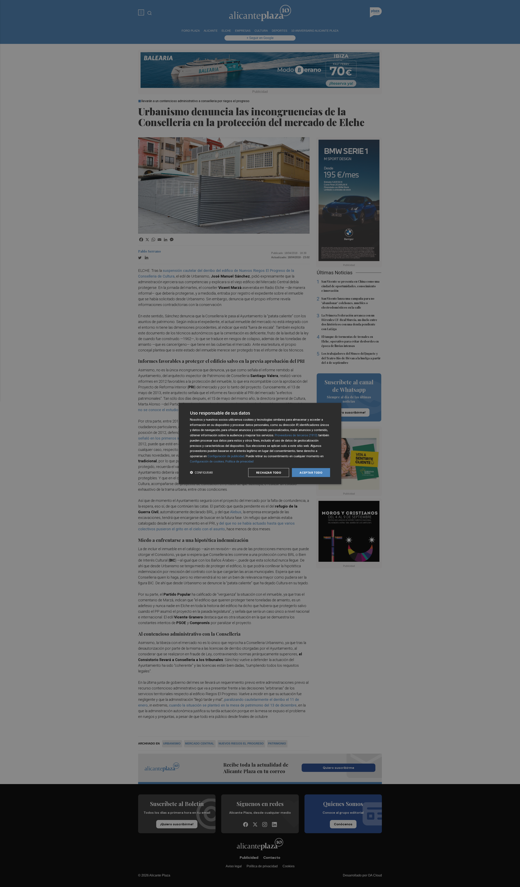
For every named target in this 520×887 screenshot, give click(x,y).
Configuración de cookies (207, 461)
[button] (201, 472)
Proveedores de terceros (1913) (296, 435)
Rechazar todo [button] (268, 472)
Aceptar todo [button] (311, 472)
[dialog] (260, 443)
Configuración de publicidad (226, 456)
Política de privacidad (239, 461)
